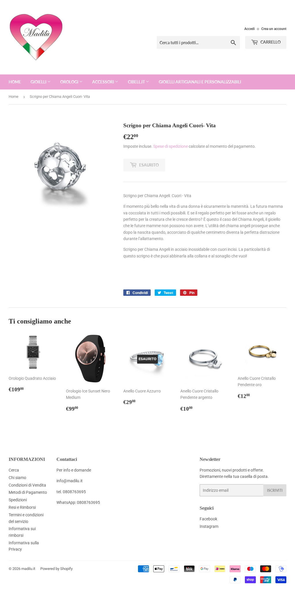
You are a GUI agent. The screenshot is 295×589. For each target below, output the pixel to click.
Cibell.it (137, 81)
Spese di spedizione (170, 146)
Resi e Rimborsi (22, 507)
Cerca (14, 470)
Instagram (209, 526)
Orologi (69, 81)
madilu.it (28, 568)
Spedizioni (18, 500)
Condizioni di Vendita (27, 485)
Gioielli (39, 81)
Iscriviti (275, 490)
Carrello (270, 42)
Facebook (208, 519)
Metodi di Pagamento (28, 492)
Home (15, 81)
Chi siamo (17, 477)
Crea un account (273, 29)
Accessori (103, 81)
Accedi (249, 29)
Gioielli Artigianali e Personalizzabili (200, 81)
